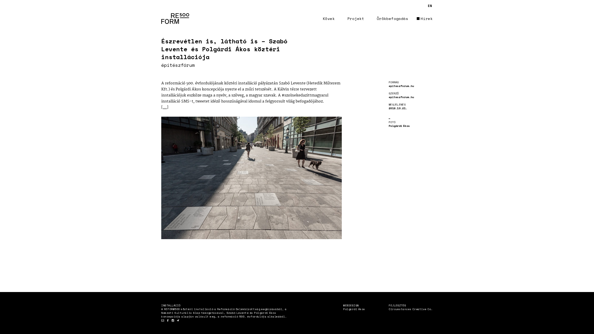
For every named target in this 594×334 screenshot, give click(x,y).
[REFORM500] (175, 18)
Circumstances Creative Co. (411, 309)
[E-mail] (162, 320)
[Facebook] (167, 320)
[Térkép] (178, 320)
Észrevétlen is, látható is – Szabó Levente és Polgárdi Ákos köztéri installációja (224, 49)
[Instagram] (172, 320)
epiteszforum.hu (401, 86)
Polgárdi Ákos (354, 309)
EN (430, 5)
